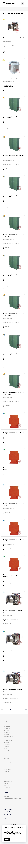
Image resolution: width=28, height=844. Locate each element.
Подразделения (8, 718)
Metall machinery (8, 769)
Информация (7, 792)
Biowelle (6, 783)
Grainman (6, 734)
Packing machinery (8, 736)
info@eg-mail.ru (8, 809)
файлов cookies (12, 828)
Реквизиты (6, 800)
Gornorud (6, 750)
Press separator (8, 753)
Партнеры (6, 796)
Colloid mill (6, 771)
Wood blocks (7, 726)
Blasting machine (8, 779)
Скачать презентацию (11, 818)
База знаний (7, 805)
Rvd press (6, 742)
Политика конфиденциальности (12, 798)
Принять (7, 839)
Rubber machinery (8, 755)
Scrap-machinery (8, 781)
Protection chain (8, 777)
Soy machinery (7, 760)
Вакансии (6, 803)
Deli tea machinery (9, 762)
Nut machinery (7, 730)
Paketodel (6, 724)
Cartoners (6, 746)
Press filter (6, 758)
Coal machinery (8, 740)
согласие (19, 827)
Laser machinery (8, 765)
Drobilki (5, 748)
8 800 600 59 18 (7, 811)
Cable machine (7, 732)
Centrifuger (7, 787)
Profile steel (7, 728)
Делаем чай (7, 744)
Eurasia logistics (8, 722)
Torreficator (7, 785)
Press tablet (7, 767)
